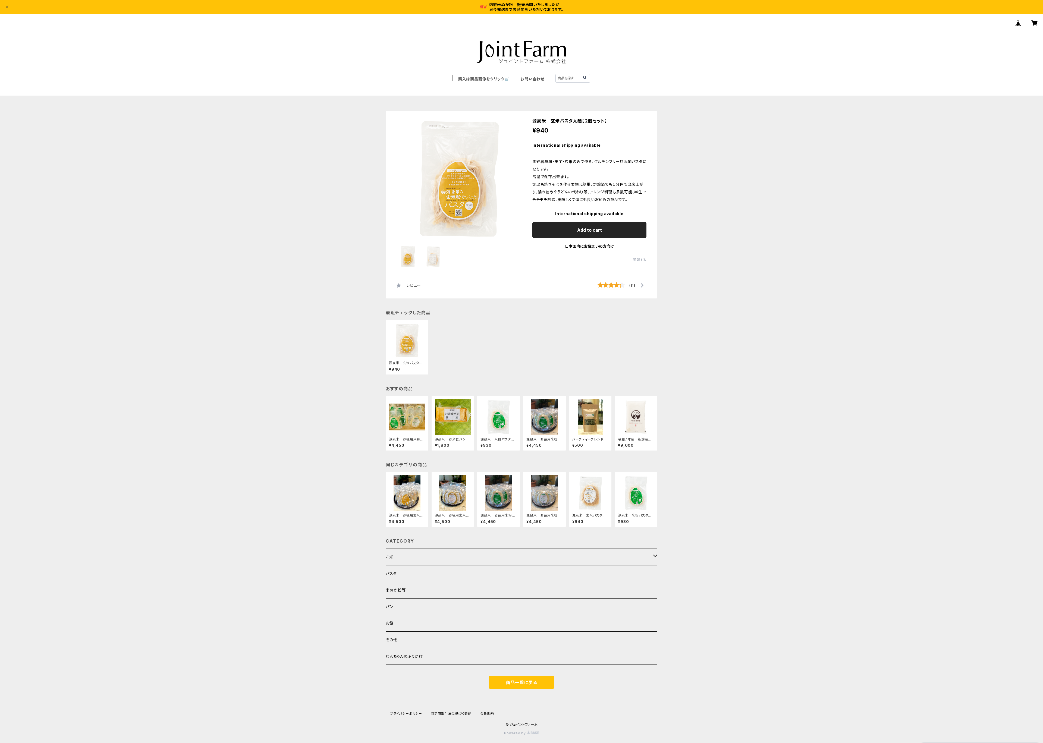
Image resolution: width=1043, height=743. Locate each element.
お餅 (390, 623)
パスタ (391, 573)
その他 (391, 639)
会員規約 (487, 713)
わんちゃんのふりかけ (404, 656)
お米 (390, 557)
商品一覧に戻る (521, 682)
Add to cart (589, 230)
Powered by (515, 733)
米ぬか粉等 (396, 590)
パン (389, 606)
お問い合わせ (532, 79)
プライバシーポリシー (406, 713)
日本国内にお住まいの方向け (589, 246)
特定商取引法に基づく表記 (451, 713)
